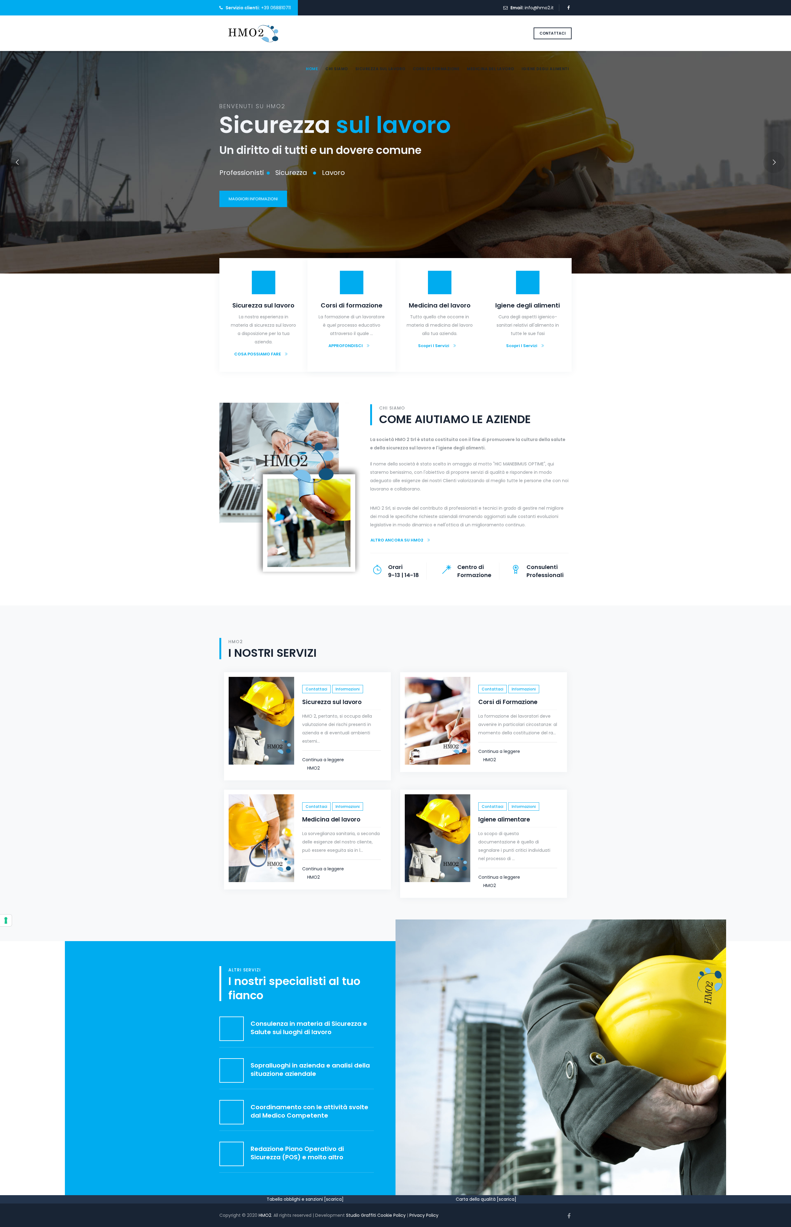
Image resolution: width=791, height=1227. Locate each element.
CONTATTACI (552, 33)
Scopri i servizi (433, 346)
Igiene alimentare (504, 819)
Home (312, 68)
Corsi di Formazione (507, 702)
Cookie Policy (391, 1215)
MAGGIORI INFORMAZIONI (253, 199)
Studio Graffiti (361, 1215)
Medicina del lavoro (490, 68)
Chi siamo (336, 68)
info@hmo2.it (539, 8)
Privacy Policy (423, 1215)
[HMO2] (252, 33)
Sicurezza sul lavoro (380, 68)
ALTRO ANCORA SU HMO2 (396, 540)
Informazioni (348, 689)
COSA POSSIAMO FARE (257, 354)
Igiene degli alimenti (545, 68)
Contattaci (316, 689)
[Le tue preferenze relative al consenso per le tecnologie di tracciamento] (6, 920)
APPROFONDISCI (345, 346)
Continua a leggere (323, 760)
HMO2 (313, 768)
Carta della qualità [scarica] (486, 1199)
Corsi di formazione (436, 68)
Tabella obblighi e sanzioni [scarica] (305, 1199)
